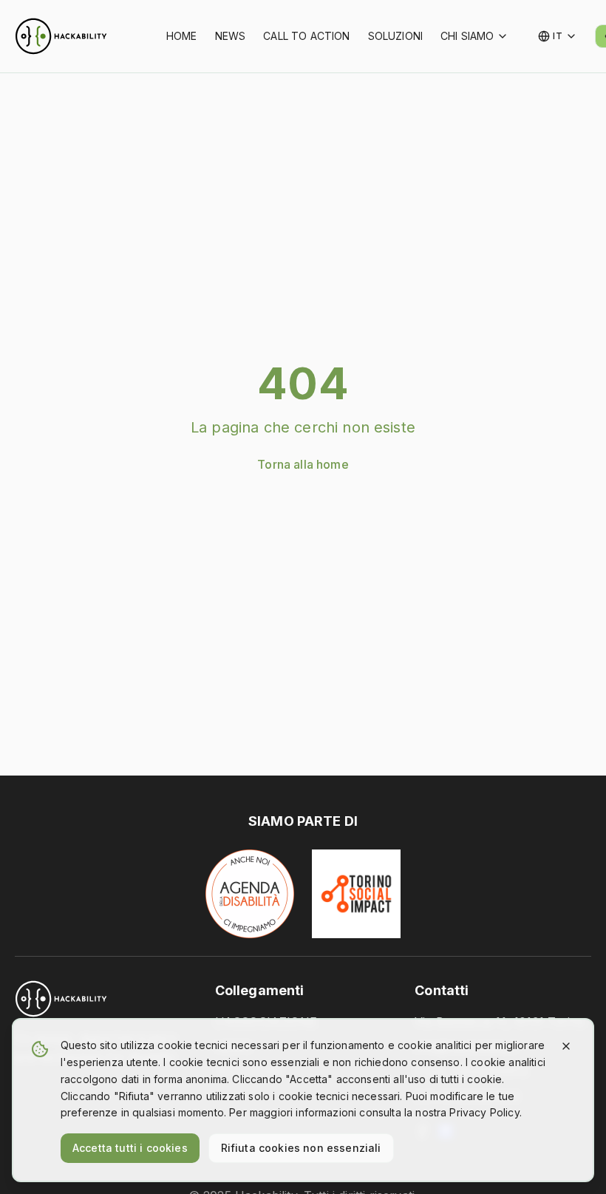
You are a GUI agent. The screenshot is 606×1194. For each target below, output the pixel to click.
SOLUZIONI (395, 36)
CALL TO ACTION (306, 36)
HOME (181, 36)
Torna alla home (302, 464)
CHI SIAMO (467, 36)
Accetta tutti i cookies (130, 1148)
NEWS (230, 36)
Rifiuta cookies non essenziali (301, 1148)
